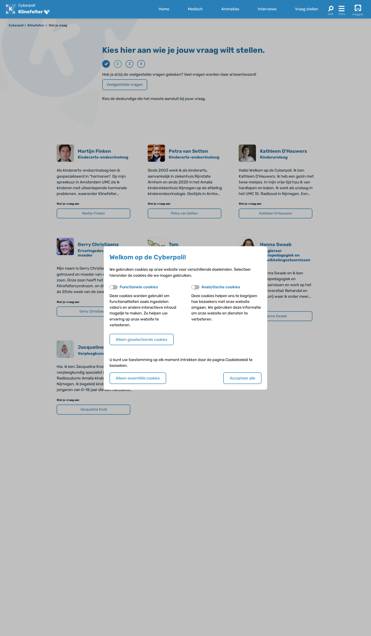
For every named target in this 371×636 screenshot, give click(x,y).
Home (164, 9)
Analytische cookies (220, 287)
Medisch (195, 9)
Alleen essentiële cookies (138, 378)
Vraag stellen (306, 9)
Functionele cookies (139, 287)
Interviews (267, 9)
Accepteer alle (242, 378)
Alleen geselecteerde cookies (141, 339)
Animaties (230, 9)
